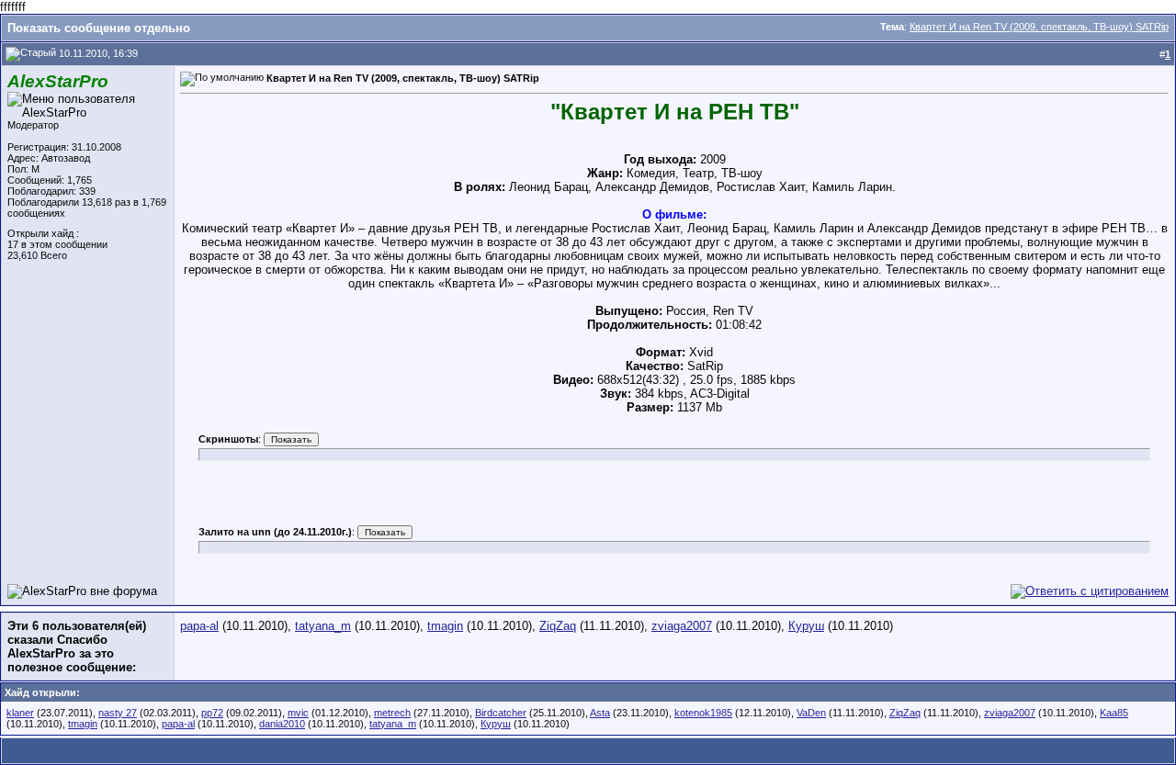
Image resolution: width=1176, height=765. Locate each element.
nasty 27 (117, 712)
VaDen (811, 712)
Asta (600, 712)
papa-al (199, 626)
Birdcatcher (500, 712)
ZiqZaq (557, 626)
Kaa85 (1114, 712)
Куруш (806, 626)
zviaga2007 (681, 626)
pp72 (212, 712)
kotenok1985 (703, 712)
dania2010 (282, 723)
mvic (298, 712)
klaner (20, 712)
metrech (392, 712)
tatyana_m (323, 626)
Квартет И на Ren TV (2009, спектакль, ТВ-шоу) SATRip (1039, 26)
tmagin (445, 626)
